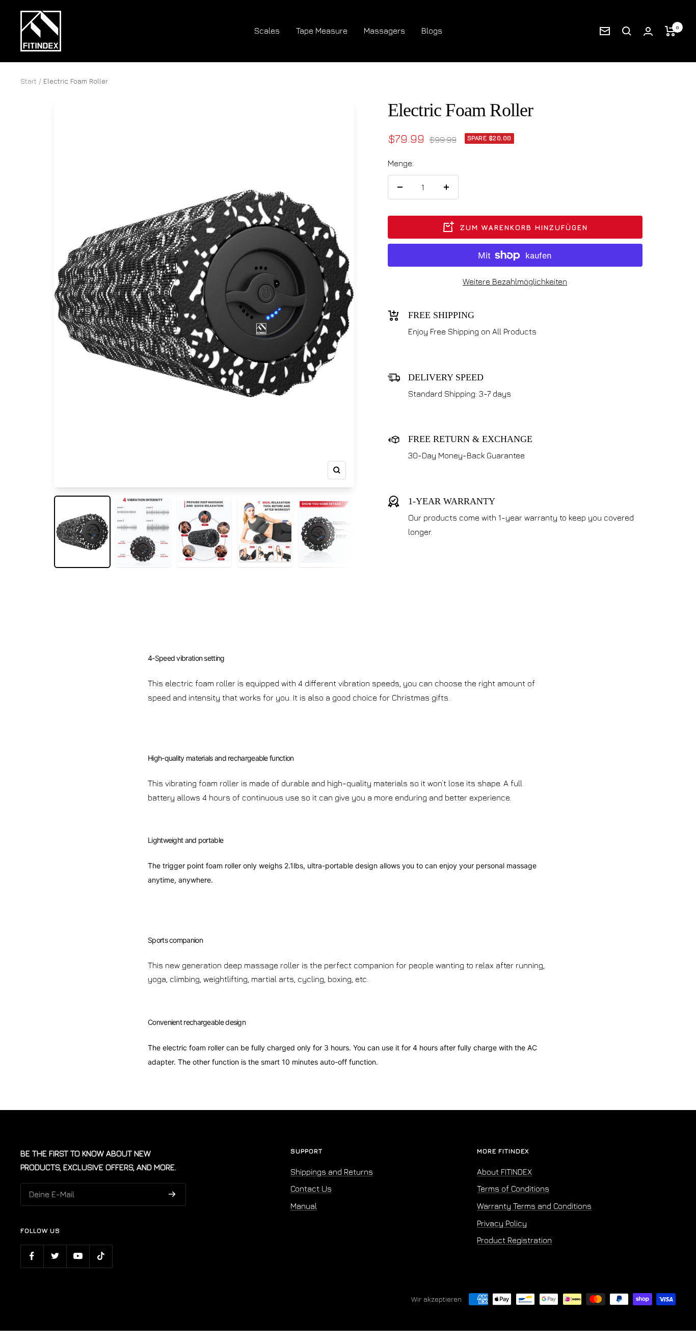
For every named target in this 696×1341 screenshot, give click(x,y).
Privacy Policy (502, 1223)
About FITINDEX (504, 1171)
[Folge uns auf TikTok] (100, 1256)
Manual (303, 1205)
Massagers (384, 30)
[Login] (648, 31)
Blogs (431, 30)
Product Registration (514, 1240)
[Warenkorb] (670, 31)
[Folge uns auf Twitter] (54, 1256)
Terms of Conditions (513, 1188)
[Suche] (626, 31)
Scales (267, 30)
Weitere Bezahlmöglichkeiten (515, 281)
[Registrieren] (172, 1195)
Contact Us (311, 1188)
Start (28, 80)
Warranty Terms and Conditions (534, 1205)
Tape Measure (321, 30)
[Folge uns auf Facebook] (31, 1256)
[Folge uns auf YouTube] (77, 1256)
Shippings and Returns (331, 1171)
